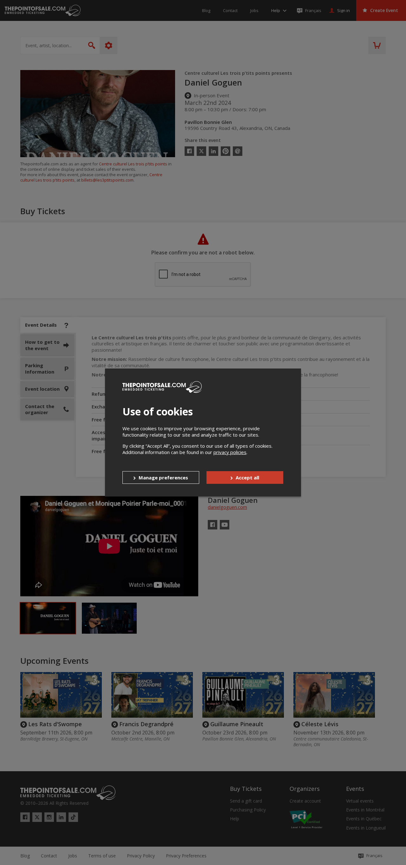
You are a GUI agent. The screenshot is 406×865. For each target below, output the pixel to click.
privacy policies (229, 452)
